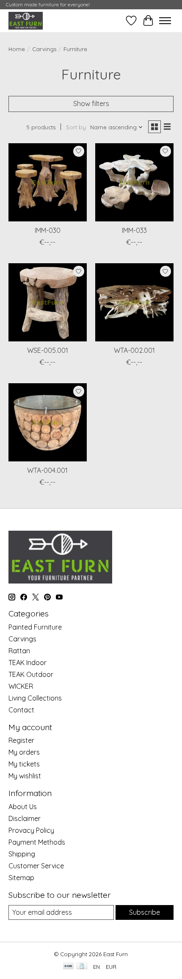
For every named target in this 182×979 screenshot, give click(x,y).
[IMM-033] (134, 182)
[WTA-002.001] (134, 302)
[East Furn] (25, 20)
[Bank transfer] (68, 967)
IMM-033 (134, 230)
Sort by (76, 127)
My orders (24, 752)
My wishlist (24, 776)
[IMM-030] (47, 182)
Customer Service (36, 866)
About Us (22, 806)
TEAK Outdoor (30, 674)
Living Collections (35, 698)
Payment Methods (36, 842)
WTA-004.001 (47, 470)
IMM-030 (48, 230)
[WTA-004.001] (47, 422)
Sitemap (21, 877)
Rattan (19, 650)
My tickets (24, 764)
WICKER (20, 686)
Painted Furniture (35, 627)
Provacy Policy (31, 830)
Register (21, 740)
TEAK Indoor (27, 662)
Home (16, 49)
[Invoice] (82, 967)
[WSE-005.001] (47, 302)
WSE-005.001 (47, 350)
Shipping (21, 854)
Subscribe (144, 912)
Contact (21, 710)
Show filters (91, 103)
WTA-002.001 (134, 350)
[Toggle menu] (165, 20)
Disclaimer (24, 818)
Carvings (44, 49)
